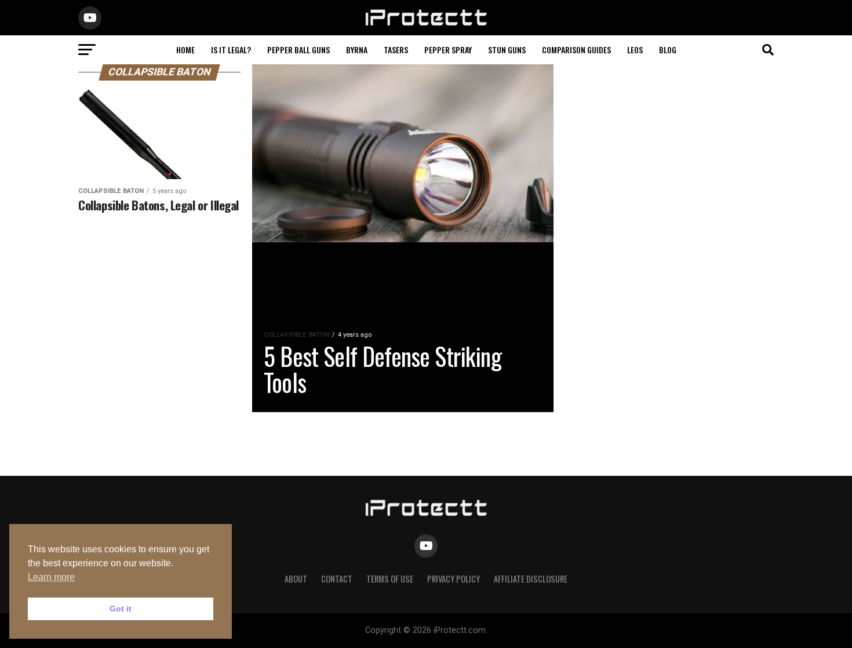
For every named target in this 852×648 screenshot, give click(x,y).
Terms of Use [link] (389, 579)
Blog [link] (667, 49)
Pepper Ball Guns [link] (298, 49)
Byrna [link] (356, 49)
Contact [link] (336, 579)
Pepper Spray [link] (448, 49)
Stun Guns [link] (507, 49)
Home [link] (185, 49)
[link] (426, 23)
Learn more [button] (51, 577)
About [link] (296, 579)
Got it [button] (121, 608)
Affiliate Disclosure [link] (530, 579)
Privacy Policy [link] (453, 579)
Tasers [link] (396, 49)
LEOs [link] (635, 49)
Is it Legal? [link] (231, 49)
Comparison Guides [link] (576, 49)
